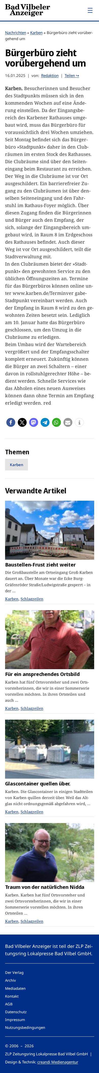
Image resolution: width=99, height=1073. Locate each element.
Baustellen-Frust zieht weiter (40, 565)
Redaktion (50, 75)
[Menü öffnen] (90, 10)
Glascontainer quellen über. (38, 783)
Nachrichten (15, 32)
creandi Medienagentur (57, 1061)
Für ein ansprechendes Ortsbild (42, 674)
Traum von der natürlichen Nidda (45, 887)
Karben (36, 32)
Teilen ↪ (72, 75)
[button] (10, 422)
